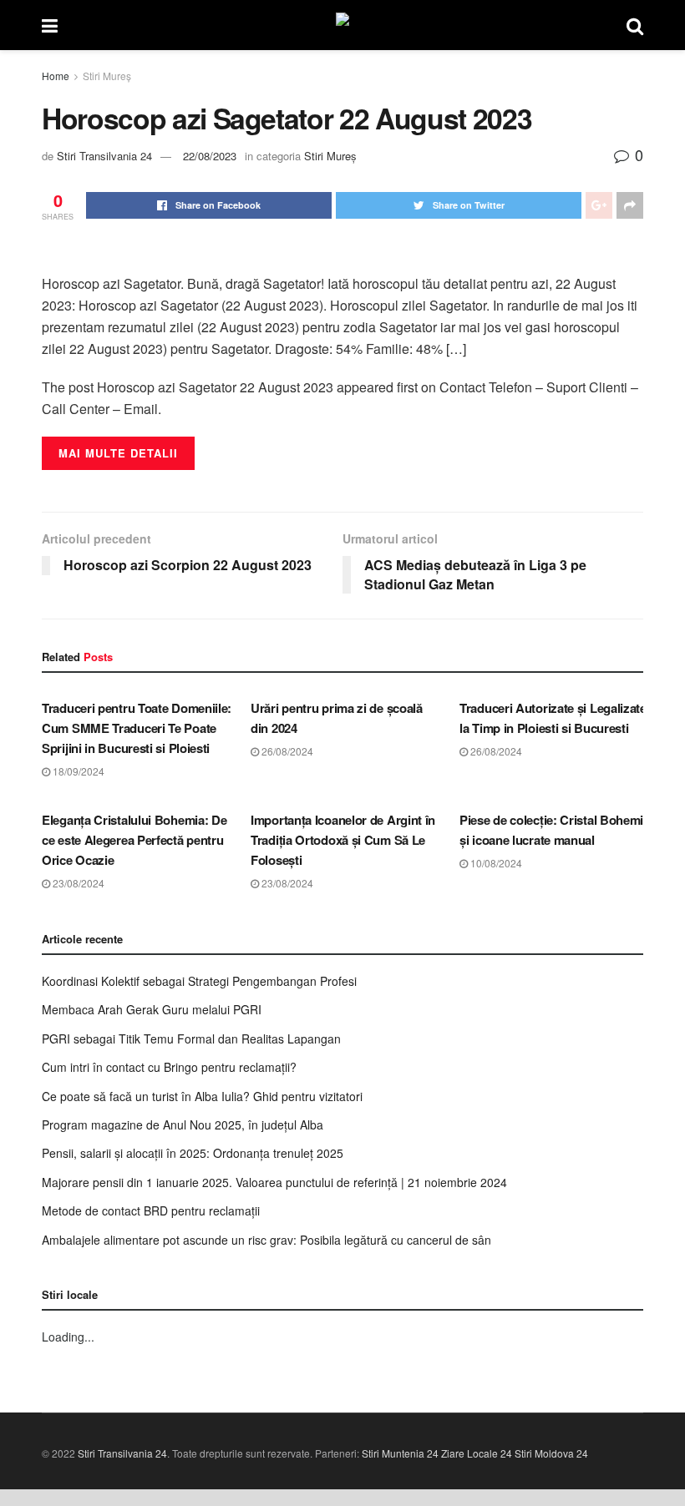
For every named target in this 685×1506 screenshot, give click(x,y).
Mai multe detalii (118, 453)
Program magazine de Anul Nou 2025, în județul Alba (182, 1124)
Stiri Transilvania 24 (104, 156)
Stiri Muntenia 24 (400, 1453)
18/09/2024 (77, 771)
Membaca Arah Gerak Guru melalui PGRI (151, 1009)
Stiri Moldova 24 (551, 1453)
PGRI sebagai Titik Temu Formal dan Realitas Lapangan (191, 1038)
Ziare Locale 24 (476, 1453)
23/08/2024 (77, 883)
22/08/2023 (209, 156)
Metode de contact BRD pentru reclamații (151, 1210)
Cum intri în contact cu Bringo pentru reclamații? (169, 1067)
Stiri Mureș (107, 75)
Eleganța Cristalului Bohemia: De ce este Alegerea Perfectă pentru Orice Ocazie (134, 840)
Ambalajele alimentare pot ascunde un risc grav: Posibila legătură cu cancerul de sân (266, 1239)
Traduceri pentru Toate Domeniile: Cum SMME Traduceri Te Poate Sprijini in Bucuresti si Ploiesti (136, 728)
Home (55, 75)
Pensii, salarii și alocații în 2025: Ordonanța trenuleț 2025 (192, 1153)
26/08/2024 (286, 751)
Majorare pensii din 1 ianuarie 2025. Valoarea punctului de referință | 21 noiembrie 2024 (274, 1182)
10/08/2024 (495, 863)
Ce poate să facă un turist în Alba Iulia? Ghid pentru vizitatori (202, 1096)
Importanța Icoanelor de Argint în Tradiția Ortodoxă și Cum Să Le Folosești (343, 840)
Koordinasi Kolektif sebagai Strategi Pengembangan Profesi (199, 981)
